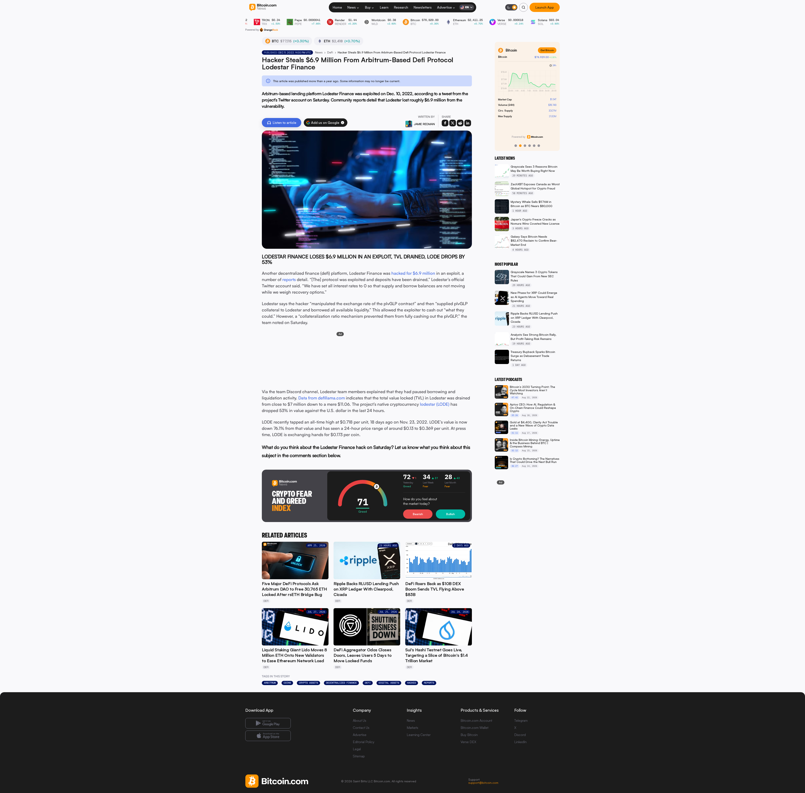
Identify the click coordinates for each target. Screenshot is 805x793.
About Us (359, 720)
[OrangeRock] (269, 30)
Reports (429, 682)
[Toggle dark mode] (511, 7)
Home (337, 7)
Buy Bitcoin (469, 735)
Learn (384, 7)
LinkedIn (520, 742)
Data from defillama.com (321, 397)
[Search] (523, 7)
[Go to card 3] (525, 145)
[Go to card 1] (515, 145)
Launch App (544, 7)
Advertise (444, 7)
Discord (520, 735)
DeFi (330, 52)
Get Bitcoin (547, 50)
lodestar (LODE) (434, 404)
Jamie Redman (424, 124)
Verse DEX (468, 742)
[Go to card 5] (534, 145)
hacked (411, 682)
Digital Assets (389, 682)
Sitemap (359, 756)
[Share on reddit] (460, 123)
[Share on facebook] (445, 123)
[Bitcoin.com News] (262, 7)
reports (289, 279)
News (351, 7)
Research (401, 7)
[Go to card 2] (520, 145)
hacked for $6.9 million (413, 273)
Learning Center (419, 735)
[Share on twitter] (452, 123)
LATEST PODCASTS (508, 379)
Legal (357, 749)
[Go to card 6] (539, 145)
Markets (412, 728)
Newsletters (423, 7)
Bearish (418, 514)
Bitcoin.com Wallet (474, 728)
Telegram (521, 720)
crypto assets (308, 682)
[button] (342, 122)
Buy (368, 7)
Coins (287, 682)
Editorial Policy (363, 742)
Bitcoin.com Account (476, 720)
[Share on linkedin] (467, 123)
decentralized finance (341, 682)
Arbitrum (270, 682)
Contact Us (361, 728)
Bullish (450, 514)
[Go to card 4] (529, 145)
